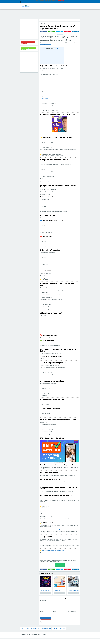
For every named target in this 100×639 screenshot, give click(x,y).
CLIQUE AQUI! (61, 0)
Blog (43, 222)
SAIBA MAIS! (60, 564)
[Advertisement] (50, 15)
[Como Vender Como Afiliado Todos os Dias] (59, 581)
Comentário (43, 600)
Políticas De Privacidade (46, 628)
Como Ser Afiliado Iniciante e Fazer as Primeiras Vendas (73, 589)
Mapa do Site (62, 628)
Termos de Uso (55, 628)
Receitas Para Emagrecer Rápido (33, 628)
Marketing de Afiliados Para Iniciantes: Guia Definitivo (53, 550)
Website (71, 611)
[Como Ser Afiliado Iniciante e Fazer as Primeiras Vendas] (73, 581)
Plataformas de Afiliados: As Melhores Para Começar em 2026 (54, 557)
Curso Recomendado (62, 6)
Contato (68, 6)
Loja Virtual (23, 628)
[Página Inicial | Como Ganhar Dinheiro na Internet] (26, 6)
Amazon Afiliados (45, 98)
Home (55, 6)
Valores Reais (60, 34)
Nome (42, 611)
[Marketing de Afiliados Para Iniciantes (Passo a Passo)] (45, 581)
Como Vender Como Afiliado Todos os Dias (59, 589)
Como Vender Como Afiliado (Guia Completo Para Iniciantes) (54, 543)
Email (55, 611)
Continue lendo (45, 592)
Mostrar (56, 48)
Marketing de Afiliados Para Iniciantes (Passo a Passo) (45, 589)
